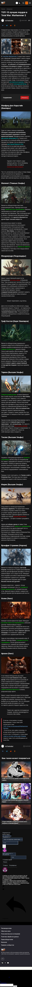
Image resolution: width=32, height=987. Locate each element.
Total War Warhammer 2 (10, 56)
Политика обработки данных (10, 936)
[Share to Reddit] (10, 25)
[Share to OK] (14, 25)
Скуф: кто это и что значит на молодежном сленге (15, 779)
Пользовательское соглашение (10, 934)
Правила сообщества (7, 945)
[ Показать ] (24, 97)
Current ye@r (6, 857)
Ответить (4, 983)
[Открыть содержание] (26, 3)
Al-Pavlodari (9, 20)
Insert (15, 986)
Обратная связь (6, 931)
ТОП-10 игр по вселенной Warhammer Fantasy (15, 727)
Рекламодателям (6, 928)
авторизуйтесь (6, 836)
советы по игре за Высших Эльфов (14, 736)
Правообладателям (7, 939)
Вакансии (4, 942)
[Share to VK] (2, 25)
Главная (3, 9)
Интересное (9, 9)
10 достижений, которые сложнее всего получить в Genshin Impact (14, 822)
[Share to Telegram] (6, 25)
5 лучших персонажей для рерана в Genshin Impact (15, 801)
